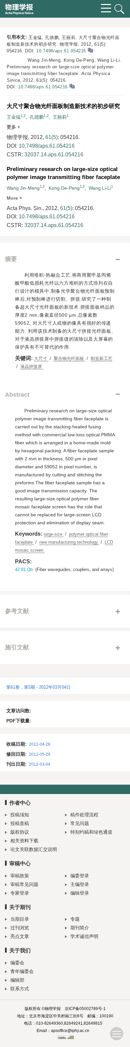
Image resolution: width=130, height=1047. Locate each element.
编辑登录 (79, 893)
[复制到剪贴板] (90, 49)
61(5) (51, 137)
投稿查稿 (19, 823)
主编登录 (79, 884)
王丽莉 (60, 117)
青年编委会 (22, 971)
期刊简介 (79, 927)
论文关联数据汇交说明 (33, 849)
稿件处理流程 (84, 814)
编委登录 (79, 875)
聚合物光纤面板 (69, 358)
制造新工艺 (101, 358)
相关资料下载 (24, 840)
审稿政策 (19, 875)
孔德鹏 (37, 117)
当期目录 (19, 919)
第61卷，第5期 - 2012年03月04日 (38, 687)
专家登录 (19, 893)
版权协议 (19, 832)
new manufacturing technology (69, 542)
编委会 (17, 962)
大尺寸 (41, 358)
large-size (54, 534)
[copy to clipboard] (72, 85)
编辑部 (17, 980)
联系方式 (19, 988)
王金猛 (14, 117)
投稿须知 (19, 814)
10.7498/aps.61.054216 (61, 50)
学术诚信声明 (84, 936)
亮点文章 (19, 936)
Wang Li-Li (100, 188)
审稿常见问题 (24, 884)
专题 (75, 919)
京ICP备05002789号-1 (85, 1008)
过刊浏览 (19, 927)
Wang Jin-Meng (23, 188)
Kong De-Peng (64, 188)
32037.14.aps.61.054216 (53, 154)
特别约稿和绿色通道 (91, 832)
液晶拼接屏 (31, 366)
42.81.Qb (24, 569)
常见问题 (79, 823)
